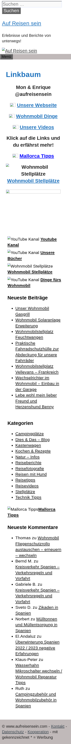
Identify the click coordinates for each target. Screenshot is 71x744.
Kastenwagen (28, 445)
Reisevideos (27, 486)
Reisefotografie (29, 468)
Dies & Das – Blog (32, 439)
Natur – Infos (27, 457)
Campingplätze (29, 433)
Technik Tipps (28, 497)
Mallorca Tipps (37, 156)
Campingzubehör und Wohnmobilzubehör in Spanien (36, 700)
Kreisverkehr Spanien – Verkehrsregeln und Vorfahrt (37, 572)
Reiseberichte (28, 462)
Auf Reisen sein (21, 23)
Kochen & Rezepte (33, 451)
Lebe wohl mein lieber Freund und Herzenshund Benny (36, 401)
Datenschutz (13, 732)
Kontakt (57, 726)
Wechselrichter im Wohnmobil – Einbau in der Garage (37, 383)
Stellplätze (25, 491)
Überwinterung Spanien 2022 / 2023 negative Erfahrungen (37, 648)
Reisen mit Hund (31, 474)
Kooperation (38, 732)
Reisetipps (25, 480)
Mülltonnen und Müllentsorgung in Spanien (36, 625)
